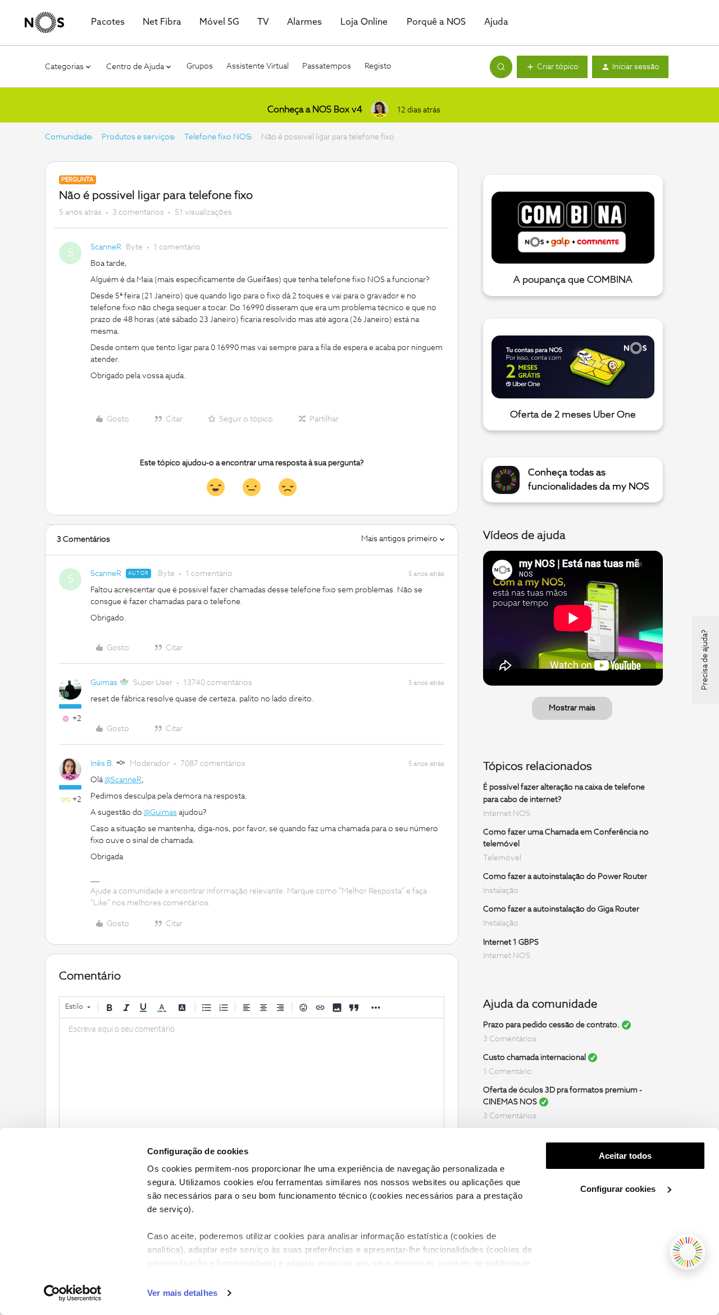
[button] (552, 67)
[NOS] (44, 22)
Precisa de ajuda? (705, 659)
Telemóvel (502, 858)
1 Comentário (507, 1072)
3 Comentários (509, 1039)
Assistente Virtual (257, 66)
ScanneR (105, 247)
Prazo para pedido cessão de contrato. (551, 1025)
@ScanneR (123, 780)
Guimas (103, 683)
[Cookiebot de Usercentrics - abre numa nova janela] (73, 1293)
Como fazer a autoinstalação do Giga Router (561, 909)
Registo (378, 66)
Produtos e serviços (138, 137)
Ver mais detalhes (182, 1293)
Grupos (199, 66)
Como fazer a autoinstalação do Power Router (565, 877)
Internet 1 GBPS (511, 942)
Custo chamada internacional (534, 1058)
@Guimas (160, 813)
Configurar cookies (619, 1189)
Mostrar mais (572, 708)
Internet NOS (506, 814)
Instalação (500, 891)
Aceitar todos (625, 1155)
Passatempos (326, 66)
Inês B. (102, 764)
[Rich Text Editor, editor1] (252, 1074)
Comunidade (68, 137)
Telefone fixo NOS (217, 137)
